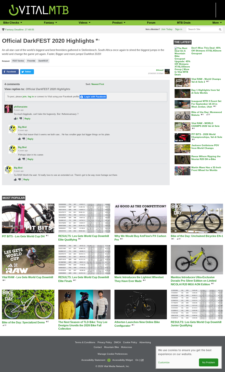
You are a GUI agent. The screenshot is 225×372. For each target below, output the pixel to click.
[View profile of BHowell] (167, 71)
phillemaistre (20, 107)
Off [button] (142, 360)
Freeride (31, 61)
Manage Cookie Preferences (112, 354)
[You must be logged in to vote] (15, 118)
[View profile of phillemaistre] (8, 109)
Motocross (126, 347)
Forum (151, 22)
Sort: (88, 84)
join (25, 96)
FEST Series (18, 61)
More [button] (215, 22)
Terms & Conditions (85, 342)
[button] (10, 71)
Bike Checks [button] (11, 22)
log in (31, 96)
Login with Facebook (95, 96)
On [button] (137, 360)
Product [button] (117, 22)
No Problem (208, 362)
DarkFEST (43, 61)
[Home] (39, 9)
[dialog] (189, 357)
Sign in (178, 29)
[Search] (220, 29)
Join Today (166, 29)
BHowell (159, 70)
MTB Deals (184, 22)
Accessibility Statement (93, 360)
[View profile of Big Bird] (13, 129)
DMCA (117, 342)
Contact (98, 347)
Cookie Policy (130, 342)
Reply (27, 118)
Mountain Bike (111, 347)
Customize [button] (163, 362)
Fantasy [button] (49, 22)
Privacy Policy (105, 342)
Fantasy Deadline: (19, 29)
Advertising (145, 342)
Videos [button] (83, 22)
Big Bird (22, 127)
